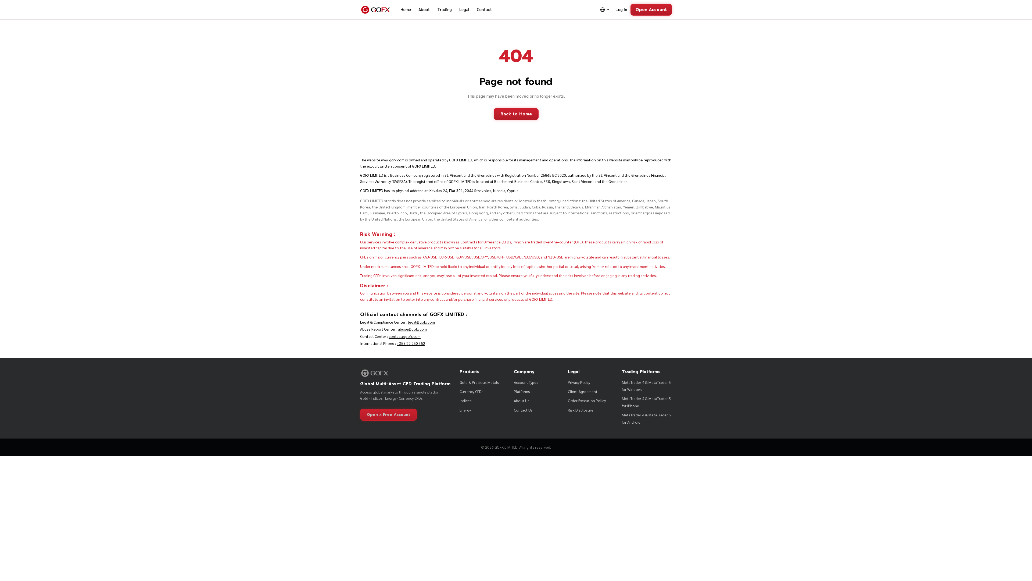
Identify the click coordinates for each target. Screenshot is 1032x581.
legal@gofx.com (421, 322)
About (424, 9)
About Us (521, 400)
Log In (621, 9)
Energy (465, 410)
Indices (466, 400)
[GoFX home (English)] (375, 9)
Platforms (522, 391)
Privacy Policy (579, 382)
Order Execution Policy (587, 400)
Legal (464, 9)
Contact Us (523, 410)
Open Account (651, 9)
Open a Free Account (388, 414)
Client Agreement (582, 391)
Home (405, 9)
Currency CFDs (471, 391)
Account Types (526, 382)
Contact (484, 9)
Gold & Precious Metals (479, 382)
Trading (444, 9)
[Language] (604, 9)
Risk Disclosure (580, 410)
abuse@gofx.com (412, 329)
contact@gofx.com (405, 336)
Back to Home (516, 114)
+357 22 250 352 (411, 343)
